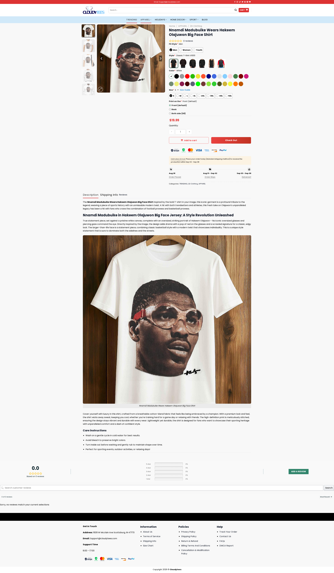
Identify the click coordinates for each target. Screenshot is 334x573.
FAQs (222, 541)
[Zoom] (100, 89)
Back (174, 109)
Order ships (210, 177)
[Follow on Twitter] (242, 2)
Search (329, 487)
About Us (147, 531)
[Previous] (101, 58)
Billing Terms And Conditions (195, 545)
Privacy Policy (188, 531)
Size (171, 90)
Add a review (298, 471)
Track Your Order (228, 531)
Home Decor (177, 19)
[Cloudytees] (94, 10)
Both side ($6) (179, 113)
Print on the (175, 101)
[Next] (160, 58)
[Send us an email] (245, 2)
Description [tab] (90, 195)
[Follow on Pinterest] (247, 2)
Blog (205, 19)
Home (172, 26)
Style (172, 55)
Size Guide (185, 89)
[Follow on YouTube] (250, 2)
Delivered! (246, 177)
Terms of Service (151, 536)
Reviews (123, 194)
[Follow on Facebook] (235, 2)
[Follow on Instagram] (237, 2)
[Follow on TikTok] (240, 2)
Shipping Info (149, 541)
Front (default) (179, 105)
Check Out (231, 140)
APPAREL (145, 19)
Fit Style (173, 44)
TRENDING (131, 19)
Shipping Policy (188, 536)
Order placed (175, 177)
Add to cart (190, 140)
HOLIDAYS (160, 19)
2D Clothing (196, 26)
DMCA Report (226, 545)
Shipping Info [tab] (109, 195)
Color (172, 70)
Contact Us (225, 536)
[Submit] (235, 10)
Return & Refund (189, 541)
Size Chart (148, 545)
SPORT (193, 19)
